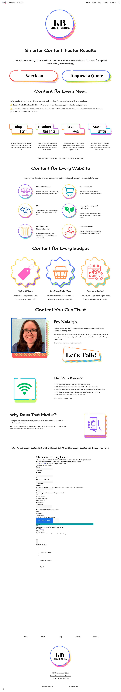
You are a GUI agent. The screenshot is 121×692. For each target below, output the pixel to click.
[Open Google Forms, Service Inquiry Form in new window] (90, 457)
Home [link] (88, 2)
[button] (119, 2)
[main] (60, 50)
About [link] (94, 2)
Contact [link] (105, 2)
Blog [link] (99, 2)
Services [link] (113, 2)
